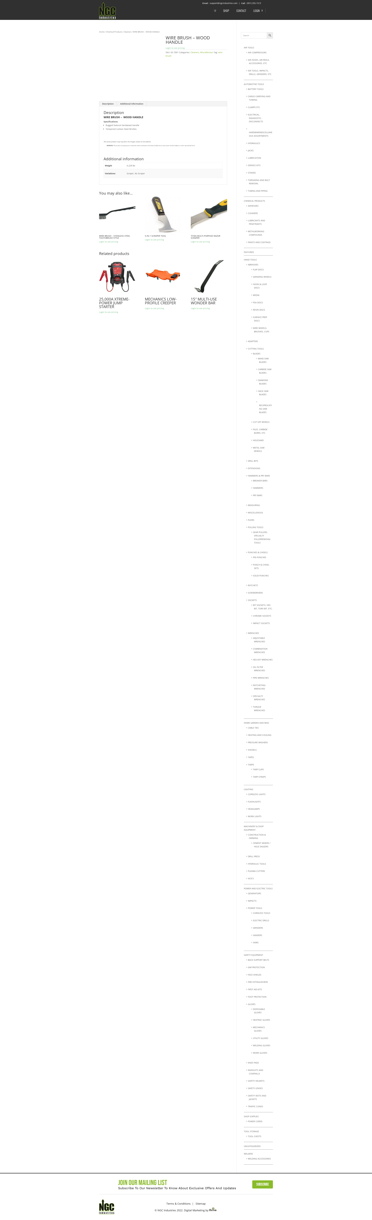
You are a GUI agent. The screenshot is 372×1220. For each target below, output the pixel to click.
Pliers (251, 520)
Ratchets (253, 585)
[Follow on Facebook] (260, 1206)
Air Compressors (257, 52)
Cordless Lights (256, 794)
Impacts (252, 900)
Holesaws (258, 440)
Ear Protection (256, 967)
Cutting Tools (256, 348)
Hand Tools (250, 259)
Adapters (253, 341)
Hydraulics (254, 143)
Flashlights (254, 801)
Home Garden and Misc (256, 722)
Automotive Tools (254, 84)
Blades (256, 353)
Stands (252, 172)
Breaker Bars (260, 480)
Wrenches (253, 633)
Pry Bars (257, 495)
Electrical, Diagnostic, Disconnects (255, 118)
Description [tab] (108, 103)
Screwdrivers (255, 592)
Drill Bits (253, 461)
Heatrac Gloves (261, 1019)
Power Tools (255, 908)
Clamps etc (254, 107)
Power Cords (255, 1121)
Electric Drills (261, 920)
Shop (226, 10)
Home (101, 31)
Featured (249, 252)
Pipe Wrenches (261, 677)
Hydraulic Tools (257, 863)
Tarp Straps (259, 776)
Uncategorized (252, 1146)
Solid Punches (261, 575)
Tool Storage (251, 1131)
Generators (254, 893)
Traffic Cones (255, 1106)
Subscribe (262, 1184)
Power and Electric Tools (258, 888)
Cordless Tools (261, 913)
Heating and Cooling (259, 735)
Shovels (252, 749)
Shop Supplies (251, 1116)
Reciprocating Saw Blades (265, 409)
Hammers (258, 488)
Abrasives (253, 264)
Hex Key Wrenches (263, 659)
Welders (248, 1153)
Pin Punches (259, 557)
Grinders (258, 927)
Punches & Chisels (258, 552)
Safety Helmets (256, 1080)
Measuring (254, 505)
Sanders (257, 935)
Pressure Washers (258, 742)
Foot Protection (257, 996)
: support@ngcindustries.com (223, 3)
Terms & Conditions (178, 1203)
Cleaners (127, 31)
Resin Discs (259, 309)
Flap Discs (258, 269)
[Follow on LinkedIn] (269, 1206)
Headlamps (254, 809)
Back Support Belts (258, 960)
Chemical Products (114, 31)
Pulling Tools (255, 527)
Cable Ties (253, 727)
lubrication (254, 158)
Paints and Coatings (259, 242)
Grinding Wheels (262, 276)
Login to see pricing (175, 48)
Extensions (254, 468)
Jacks (251, 150)
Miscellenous (206, 52)
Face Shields (254, 974)
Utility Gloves (260, 1038)
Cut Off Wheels (261, 422)
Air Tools (249, 47)
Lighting (248, 789)
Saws (256, 942)
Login (256, 10)
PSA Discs (258, 302)
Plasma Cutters (256, 871)
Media (256, 295)
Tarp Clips (258, 769)
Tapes (251, 757)
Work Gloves (260, 1052)
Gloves (251, 1004)
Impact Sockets (261, 623)
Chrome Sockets (262, 615)
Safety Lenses (255, 1088)
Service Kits (254, 165)
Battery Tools (256, 89)
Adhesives (253, 205)
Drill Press (254, 856)
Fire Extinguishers (258, 982)
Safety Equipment (253, 955)
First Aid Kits (255, 989)
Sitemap (201, 1203)
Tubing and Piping (258, 190)
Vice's (251, 878)
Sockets (252, 600)
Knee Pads (253, 1062)
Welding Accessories (259, 1158)
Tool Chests (254, 1136)
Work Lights (254, 816)
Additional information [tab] (131, 103)
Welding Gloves (261, 1045)
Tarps (251, 764)
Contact (241, 10)
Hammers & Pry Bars (259, 475)
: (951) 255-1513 (253, 3)
